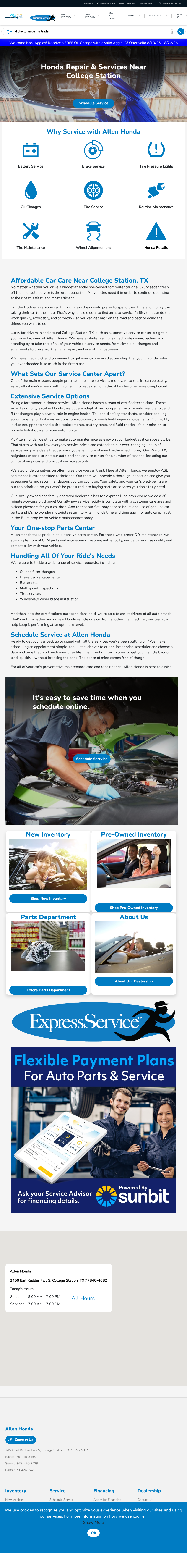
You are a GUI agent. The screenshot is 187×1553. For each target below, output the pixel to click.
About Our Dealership (134, 981)
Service (57, 1491)
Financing (104, 1491)
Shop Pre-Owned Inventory (134, 907)
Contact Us (23, 1439)
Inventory (15, 1491)
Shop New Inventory (48, 898)
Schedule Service (93, 103)
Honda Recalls (156, 247)
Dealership (149, 1491)
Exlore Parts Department (48, 990)
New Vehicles (14, 1500)
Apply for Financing (107, 1500)
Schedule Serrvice (91, 758)
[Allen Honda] (17, 15)
